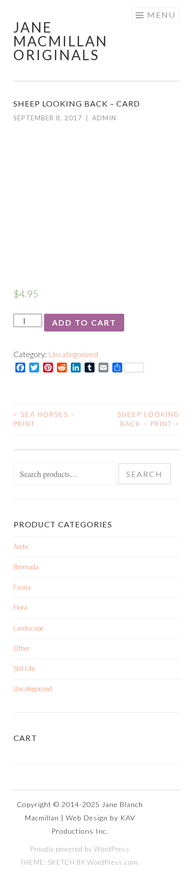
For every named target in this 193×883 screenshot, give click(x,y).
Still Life (24, 668)
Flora (20, 607)
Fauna (22, 587)
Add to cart (84, 322)
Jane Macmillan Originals (60, 41)
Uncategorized (73, 354)
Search (144, 473)
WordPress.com (112, 862)
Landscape (28, 628)
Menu (161, 14)
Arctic (21, 547)
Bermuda (26, 567)
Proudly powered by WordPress (80, 849)
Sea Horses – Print (44, 419)
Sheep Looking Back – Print (148, 419)
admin (104, 118)
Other (21, 648)
